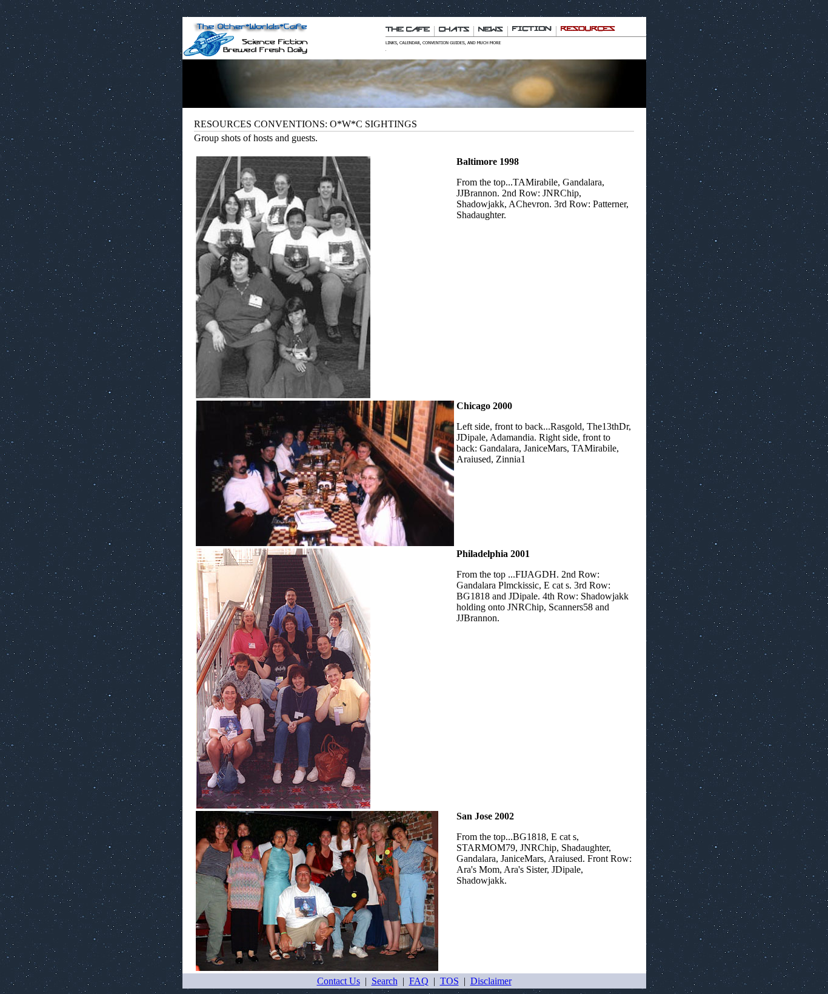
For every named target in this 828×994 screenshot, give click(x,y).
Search (385, 981)
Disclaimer (491, 981)
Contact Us (338, 981)
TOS (449, 981)
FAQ (419, 981)
